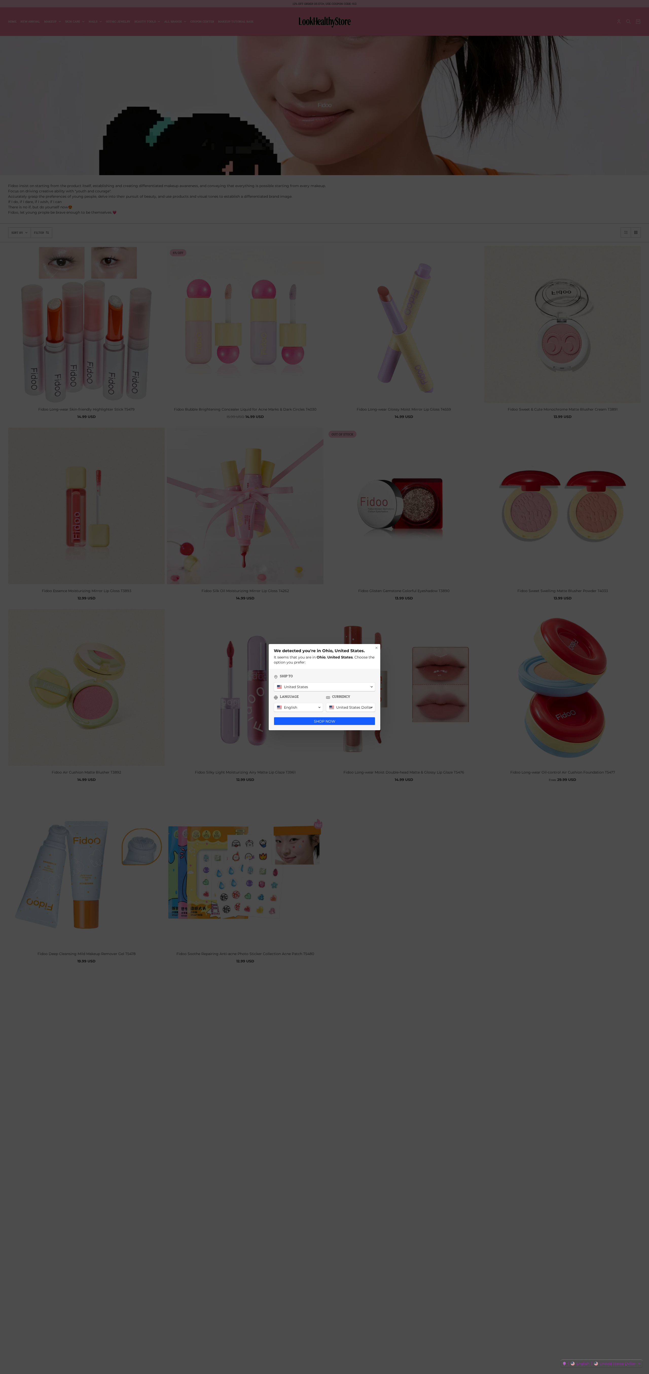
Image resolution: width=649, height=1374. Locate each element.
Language (289, 696)
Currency (341, 696)
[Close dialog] (376, 648)
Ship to (286, 676)
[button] (602, 1364)
